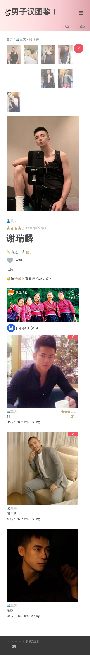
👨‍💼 (72, 499)
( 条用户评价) (36, 228)
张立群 (12, 513)
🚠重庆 (21, 39)
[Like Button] (10, 260)
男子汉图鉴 (32, 641)
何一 (10, 416)
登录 (17, 278)
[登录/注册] (82, 26)
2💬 (74, 416)
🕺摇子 (27, 252)
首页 (10, 39)
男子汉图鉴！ (35, 12)
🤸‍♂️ (72, 596)
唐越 (10, 610)
